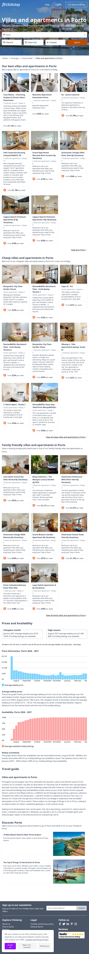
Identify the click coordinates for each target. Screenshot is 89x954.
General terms (36, 926)
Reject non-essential (26, 946)
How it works (8, 926)
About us (6, 924)
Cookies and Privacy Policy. (37, 939)
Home (5, 58)
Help (47, 4)
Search (77, 42)
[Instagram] (75, 924)
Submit (82, 908)
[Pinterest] (71, 924)
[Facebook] (60, 924)
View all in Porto (78, 250)
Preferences (44, 946)
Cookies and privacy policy (42, 924)
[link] (15, 82)
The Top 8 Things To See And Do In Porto (21, 862)
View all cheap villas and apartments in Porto (65, 437)
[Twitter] (63, 924)
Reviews (5, 929)
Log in (58, 4)
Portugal (15, 58)
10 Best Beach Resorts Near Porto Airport (22, 834)
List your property (76, 4)
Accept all (10, 946)
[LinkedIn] (67, 924)
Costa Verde (27, 58)
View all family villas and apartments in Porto (65, 615)
